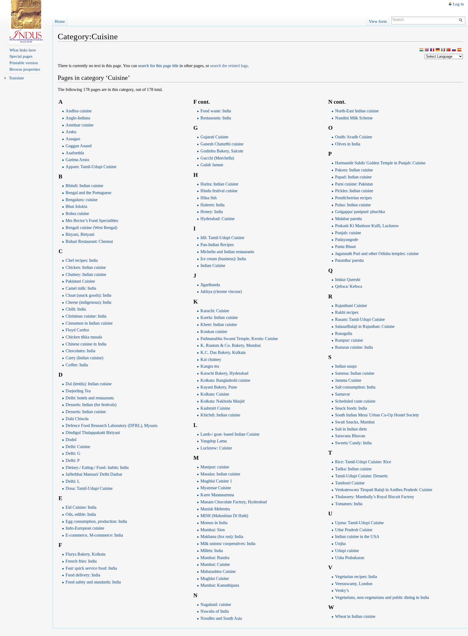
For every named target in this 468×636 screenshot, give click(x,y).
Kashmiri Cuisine (215, 408)
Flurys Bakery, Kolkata (85, 554)
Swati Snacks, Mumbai (355, 422)
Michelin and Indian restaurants (227, 251)
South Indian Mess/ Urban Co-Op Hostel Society (377, 415)
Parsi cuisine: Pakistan (354, 184)
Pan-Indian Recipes (217, 244)
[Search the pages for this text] (461, 20)
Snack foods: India (351, 408)
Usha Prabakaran (349, 557)
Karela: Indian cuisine (219, 317)
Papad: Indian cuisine (353, 177)
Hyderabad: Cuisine (217, 218)
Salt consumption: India (355, 387)
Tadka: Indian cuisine (353, 469)
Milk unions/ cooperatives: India (227, 543)
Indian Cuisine (212, 265)
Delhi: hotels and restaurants (90, 398)
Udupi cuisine (347, 550)
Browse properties (24, 69)
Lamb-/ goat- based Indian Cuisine (229, 434)
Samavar (342, 394)
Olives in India (347, 144)
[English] (427, 50)
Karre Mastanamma (217, 495)
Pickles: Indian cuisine (354, 190)
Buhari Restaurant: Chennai (89, 241)
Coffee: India (77, 365)
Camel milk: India (81, 288)
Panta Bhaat (345, 246)
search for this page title (158, 65)
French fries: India (81, 561)
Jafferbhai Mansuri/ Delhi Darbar (94, 474)
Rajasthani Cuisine (351, 305)
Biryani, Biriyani (80, 234)
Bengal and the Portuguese (88, 192)
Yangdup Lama (213, 441)
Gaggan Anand (79, 145)
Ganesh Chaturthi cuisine (221, 144)
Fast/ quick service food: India (91, 568)
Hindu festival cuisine (219, 190)
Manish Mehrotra (215, 509)
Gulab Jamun (211, 164)
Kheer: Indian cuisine (218, 324)
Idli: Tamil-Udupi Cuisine (222, 237)
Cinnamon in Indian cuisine (89, 323)
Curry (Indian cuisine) (84, 357)
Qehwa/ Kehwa (348, 286)
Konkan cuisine (213, 331)
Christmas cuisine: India (86, 316)
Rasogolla (343, 333)
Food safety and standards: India (93, 582)
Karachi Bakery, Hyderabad (224, 373)
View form (378, 21)
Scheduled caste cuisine (355, 401)
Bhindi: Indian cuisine (84, 185)
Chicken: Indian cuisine (86, 267)
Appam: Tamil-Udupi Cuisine (91, 166)
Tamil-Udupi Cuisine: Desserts (361, 476)
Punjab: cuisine (348, 232)
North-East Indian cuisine (357, 111)
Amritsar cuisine (79, 125)
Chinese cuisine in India (86, 344)
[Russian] (454, 50)
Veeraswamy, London (353, 583)
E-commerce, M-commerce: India (94, 535)
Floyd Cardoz (77, 330)
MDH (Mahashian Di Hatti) (224, 515)
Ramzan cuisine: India (354, 347)
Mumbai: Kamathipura (219, 585)
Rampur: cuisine (349, 340)
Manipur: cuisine (214, 467)
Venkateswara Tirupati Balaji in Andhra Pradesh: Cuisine (383, 489)
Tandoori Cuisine (350, 483)
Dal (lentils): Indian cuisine (89, 383)
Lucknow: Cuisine (216, 448)
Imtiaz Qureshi (347, 279)
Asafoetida (75, 153)
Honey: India (211, 211)
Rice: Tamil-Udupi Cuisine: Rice (363, 461)
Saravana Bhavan (350, 435)
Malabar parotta (348, 218)
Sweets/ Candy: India (353, 443)
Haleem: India (212, 205)
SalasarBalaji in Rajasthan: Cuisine (365, 326)
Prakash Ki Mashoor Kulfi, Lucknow (367, 225)
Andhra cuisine (79, 111)
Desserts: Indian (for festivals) (91, 404)
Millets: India (211, 550)
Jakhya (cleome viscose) (221, 291)
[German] (437, 50)
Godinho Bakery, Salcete (221, 151)
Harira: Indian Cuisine (219, 184)
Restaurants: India (215, 118)
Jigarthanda (210, 284)
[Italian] (443, 50)
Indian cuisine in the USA (357, 536)
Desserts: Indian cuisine (86, 411)
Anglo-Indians (78, 118)
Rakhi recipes (346, 312)
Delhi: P (73, 460)
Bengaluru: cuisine (82, 199)
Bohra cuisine (77, 213)
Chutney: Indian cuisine (86, 274)
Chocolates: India (80, 350)
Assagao (73, 138)
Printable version (23, 63)
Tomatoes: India (348, 503)
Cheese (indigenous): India (88, 302)
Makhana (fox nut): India (221, 536)
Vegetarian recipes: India (356, 576)
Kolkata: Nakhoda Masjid (222, 401)
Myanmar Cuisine (215, 487)
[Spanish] (459, 50)
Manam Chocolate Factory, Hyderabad (233, 502)
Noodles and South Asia (221, 618)
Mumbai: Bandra (214, 557)
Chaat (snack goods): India (88, 295)
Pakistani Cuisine (80, 281)
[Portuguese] (448, 50)
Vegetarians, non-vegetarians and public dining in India (382, 597)
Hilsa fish (208, 197)
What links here (22, 50)
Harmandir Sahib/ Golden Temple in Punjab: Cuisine (380, 163)
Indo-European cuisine (85, 528)
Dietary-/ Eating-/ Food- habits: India (97, 467)
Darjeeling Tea (78, 391)
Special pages (20, 56)
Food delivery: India (83, 575)
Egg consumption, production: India (96, 521)
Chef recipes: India (82, 260)
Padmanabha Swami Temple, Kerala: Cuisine (239, 338)
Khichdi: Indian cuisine (220, 415)
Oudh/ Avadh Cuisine (353, 137)
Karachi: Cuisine (214, 310)
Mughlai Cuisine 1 (216, 481)
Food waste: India (215, 111)
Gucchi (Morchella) (217, 158)
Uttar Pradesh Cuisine (353, 529)
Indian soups (346, 366)
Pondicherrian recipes (353, 197)
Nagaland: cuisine (215, 604)
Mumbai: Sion (212, 529)
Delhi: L (73, 481)
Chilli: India (76, 309)
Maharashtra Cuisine (218, 571)
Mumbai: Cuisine (215, 564)
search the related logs (229, 65)
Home (60, 21)
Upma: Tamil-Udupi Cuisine (359, 522)
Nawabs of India (214, 611)
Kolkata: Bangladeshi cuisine (225, 380)
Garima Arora (77, 159)
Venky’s (342, 590)
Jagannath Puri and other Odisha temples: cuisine (377, 253)
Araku (71, 131)
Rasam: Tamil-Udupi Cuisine (360, 319)
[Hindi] (421, 50)
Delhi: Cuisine (78, 446)
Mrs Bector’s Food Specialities (92, 220)
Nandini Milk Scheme (354, 118)
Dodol (71, 439)
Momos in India (213, 522)
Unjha (340, 543)
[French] (432, 50)
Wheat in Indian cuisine (355, 616)
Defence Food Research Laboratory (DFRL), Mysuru (111, 425)
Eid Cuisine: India (81, 507)
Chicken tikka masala (84, 337)
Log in (458, 4)
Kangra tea (209, 366)
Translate (16, 78)
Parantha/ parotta (349, 260)
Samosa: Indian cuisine (354, 373)
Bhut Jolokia (76, 206)
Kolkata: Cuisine (214, 394)
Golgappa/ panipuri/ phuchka (360, 211)
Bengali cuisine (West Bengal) (91, 227)
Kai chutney (210, 359)
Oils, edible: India (81, 514)
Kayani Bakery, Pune (218, 387)
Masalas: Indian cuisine (220, 474)
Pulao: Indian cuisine (353, 205)
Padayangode (346, 239)
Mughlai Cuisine (214, 578)
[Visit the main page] (26, 21)
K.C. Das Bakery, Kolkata (223, 352)
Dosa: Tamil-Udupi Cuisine (89, 488)
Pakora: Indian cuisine (354, 170)
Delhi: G (73, 453)
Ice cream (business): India (223, 258)
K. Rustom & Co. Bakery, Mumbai (230, 345)
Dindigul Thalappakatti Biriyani (93, 432)
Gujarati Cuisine (214, 137)
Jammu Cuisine (348, 380)
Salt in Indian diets (351, 429)
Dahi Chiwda (77, 418)
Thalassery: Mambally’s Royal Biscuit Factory (374, 496)
